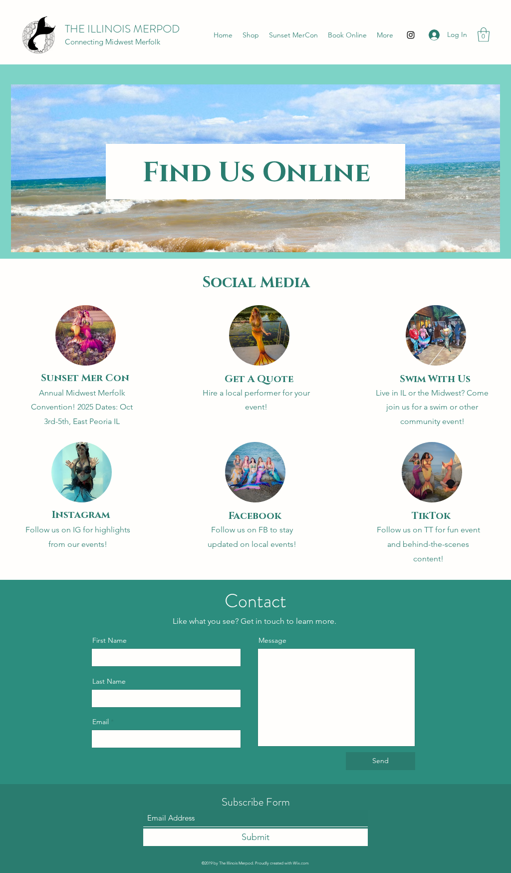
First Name (109, 640)
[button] (484, 34)
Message (272, 640)
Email (100, 721)
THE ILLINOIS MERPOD (122, 28)
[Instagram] (411, 35)
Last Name (109, 681)
